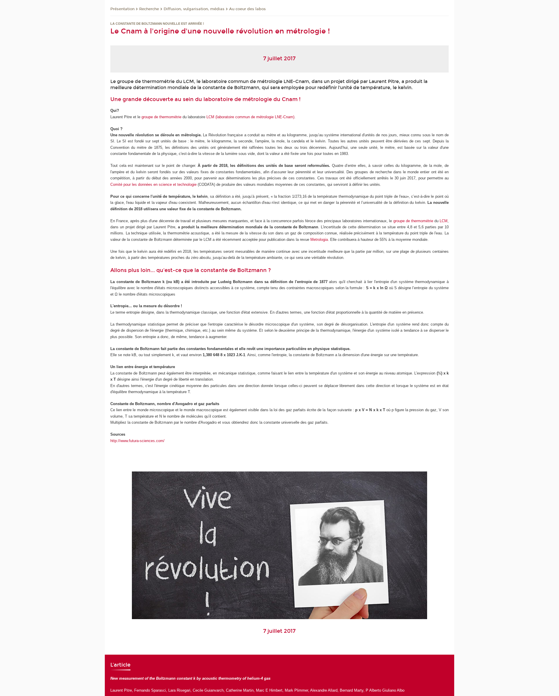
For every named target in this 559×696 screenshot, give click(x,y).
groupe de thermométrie (161, 117)
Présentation (122, 9)
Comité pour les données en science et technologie (154, 184)
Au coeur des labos (247, 9)
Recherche (149, 9)
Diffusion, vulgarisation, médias (194, 9)
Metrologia (319, 239)
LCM (443, 221)
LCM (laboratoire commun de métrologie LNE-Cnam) (250, 117)
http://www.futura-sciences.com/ (137, 441)
